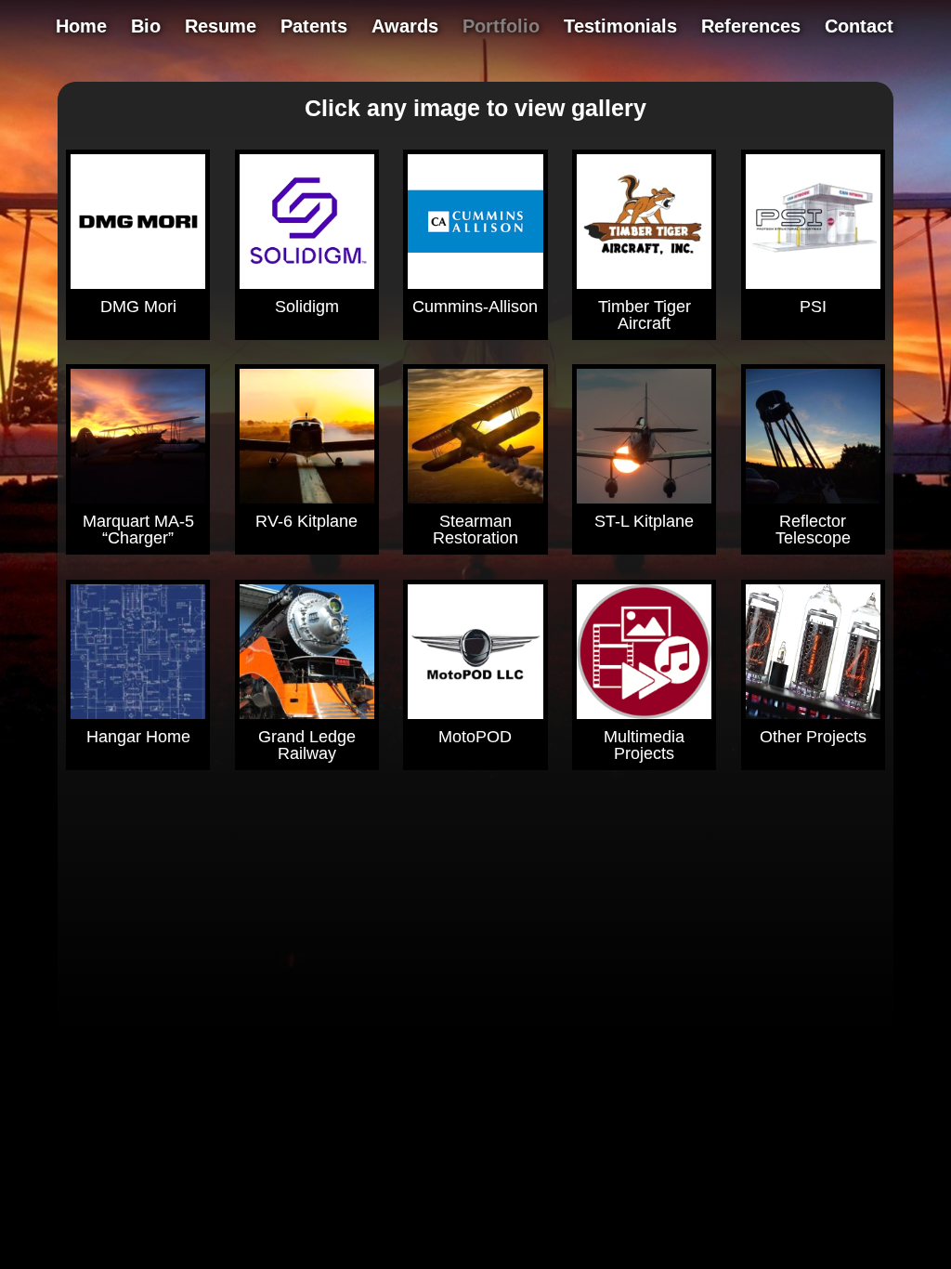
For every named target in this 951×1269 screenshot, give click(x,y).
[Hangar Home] (138, 651)
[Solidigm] (307, 221)
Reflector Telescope (813, 529)
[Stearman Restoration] (475, 436)
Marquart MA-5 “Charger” (138, 529)
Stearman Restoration (475, 529)
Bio (146, 28)
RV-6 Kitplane (306, 521)
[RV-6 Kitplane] (307, 436)
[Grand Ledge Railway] (307, 651)
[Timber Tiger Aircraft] (644, 221)
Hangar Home (138, 736)
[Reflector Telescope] (813, 436)
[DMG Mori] (138, 221)
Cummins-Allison (475, 306)
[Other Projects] (813, 651)
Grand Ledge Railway (307, 745)
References (751, 28)
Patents (313, 28)
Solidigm (307, 306)
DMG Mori (138, 306)
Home (81, 28)
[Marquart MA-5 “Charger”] (138, 436)
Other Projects (813, 736)
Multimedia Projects (644, 745)
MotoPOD (475, 736)
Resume (220, 28)
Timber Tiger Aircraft (644, 315)
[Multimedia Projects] (644, 651)
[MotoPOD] (475, 651)
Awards (404, 28)
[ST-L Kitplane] (644, 436)
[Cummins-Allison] (475, 221)
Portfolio (501, 28)
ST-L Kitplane (644, 521)
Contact (859, 28)
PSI (813, 306)
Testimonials (620, 28)
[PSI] (813, 221)
